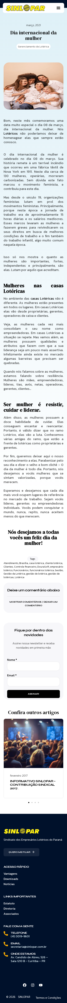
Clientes (8, 567)
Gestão (59, 570)
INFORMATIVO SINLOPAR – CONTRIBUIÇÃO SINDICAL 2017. (33, 784)
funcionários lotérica (42, 570)
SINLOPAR (24, 997)
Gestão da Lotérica (14, 574)
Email (12, 675)
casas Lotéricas (42, 298)
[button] (58, 8)
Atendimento (11, 563)
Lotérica (19, 577)
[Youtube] (40, 985)
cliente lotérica (53, 563)
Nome (12, 660)
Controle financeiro (25, 567)
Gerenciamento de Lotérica (33, 47)
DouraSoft (43, 567)
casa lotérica (36, 563)
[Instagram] (32, 985)
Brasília (23, 563)
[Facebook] (24, 985)
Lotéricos (11, 133)
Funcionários (21, 570)
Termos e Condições (48, 997)
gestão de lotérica (36, 574)
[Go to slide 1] (28, 802)
